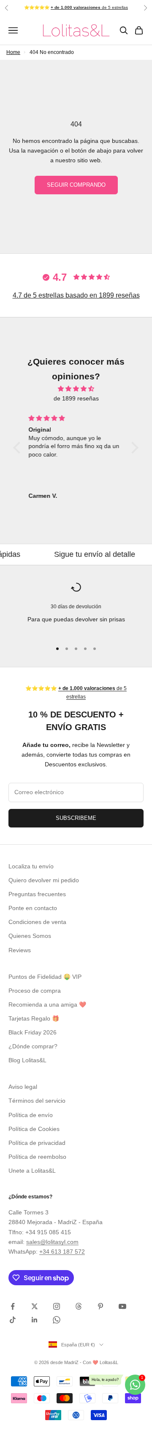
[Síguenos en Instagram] (56, 1306)
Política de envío (30, 1115)
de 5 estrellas (89, 7)
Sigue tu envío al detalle (79, 554)
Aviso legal (22, 1086)
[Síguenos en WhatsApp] (56, 1320)
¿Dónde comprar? (32, 1046)
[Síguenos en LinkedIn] (34, 1320)
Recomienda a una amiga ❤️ (47, 1004)
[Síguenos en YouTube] (122, 1306)
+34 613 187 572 (62, 1251)
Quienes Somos (29, 935)
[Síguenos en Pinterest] (100, 1306)
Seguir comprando (76, 185)
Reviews (19, 950)
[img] (76, 389)
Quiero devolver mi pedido (43, 880)
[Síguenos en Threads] (78, 1306)
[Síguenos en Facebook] (12, 1306)
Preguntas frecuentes (37, 894)
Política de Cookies (34, 1128)
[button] (19, 447)
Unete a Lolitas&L (32, 1170)
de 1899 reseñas (76, 398)
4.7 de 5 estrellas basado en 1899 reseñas (76, 295)
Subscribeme (76, 818)
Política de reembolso (37, 1156)
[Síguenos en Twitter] (34, 1306)
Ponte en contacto (32, 908)
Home (13, 52)
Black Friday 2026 (32, 1032)
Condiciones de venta (37, 922)
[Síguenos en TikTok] (12, 1320)
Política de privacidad (36, 1142)
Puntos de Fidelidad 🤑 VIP (44, 976)
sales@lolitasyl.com (52, 1241)
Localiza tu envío (31, 866)
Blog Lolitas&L (27, 1060)
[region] (76, 608)
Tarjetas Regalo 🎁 (33, 1018)
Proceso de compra (34, 990)
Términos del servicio (36, 1100)
